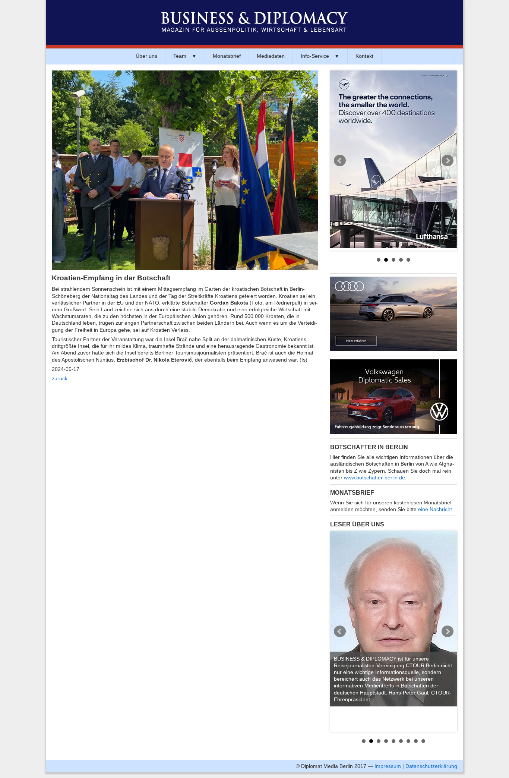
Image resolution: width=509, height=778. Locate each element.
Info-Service (320, 56)
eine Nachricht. (435, 509)
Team (185, 56)
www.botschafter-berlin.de (374, 478)
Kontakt (364, 56)
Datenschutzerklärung (431, 766)
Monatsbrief (227, 56)
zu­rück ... (62, 378)
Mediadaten (271, 56)
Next (447, 161)
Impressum (387, 766)
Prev (340, 161)
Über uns (146, 56)
